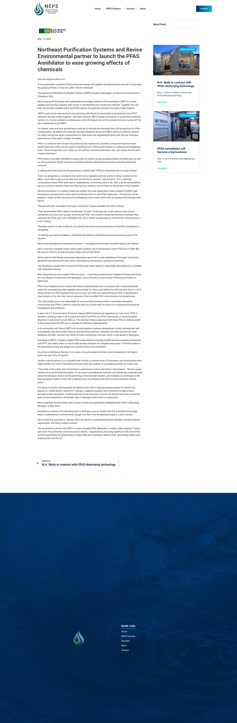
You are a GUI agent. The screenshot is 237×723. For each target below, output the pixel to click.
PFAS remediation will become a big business (172, 150)
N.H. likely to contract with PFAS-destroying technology (175, 84)
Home (98, 8)
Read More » (162, 102)
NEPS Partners (113, 8)
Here (63, 79)
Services (130, 8)
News (143, 8)
